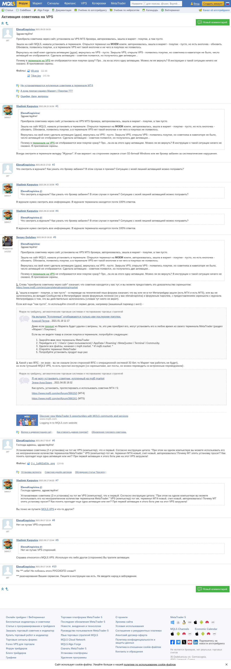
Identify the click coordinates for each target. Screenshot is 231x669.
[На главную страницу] (2, 23)
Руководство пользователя (85, 630)
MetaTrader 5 (178, 617)
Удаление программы (74, 657)
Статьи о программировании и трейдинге (30, 626)
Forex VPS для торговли (20, 644)
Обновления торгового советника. (109, 432)
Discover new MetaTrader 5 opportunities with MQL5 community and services (84, 415)
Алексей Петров (40, 321)
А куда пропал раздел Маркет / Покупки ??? (47, 90)
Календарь (152, 10)
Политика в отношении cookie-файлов (138, 647)
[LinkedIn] (195, 642)
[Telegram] (178, 642)
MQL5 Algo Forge (71, 644)
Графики (11, 657)
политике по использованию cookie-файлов (150, 664)
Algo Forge (43, 10)
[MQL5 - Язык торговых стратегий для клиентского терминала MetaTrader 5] (8, 4)
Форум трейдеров (16, 648)
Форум (23, 3)
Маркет (37, 3)
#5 (54, 237)
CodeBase (25, 10)
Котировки (99, 3)
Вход (196, 3)
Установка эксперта (31, 472)
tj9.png (35, 70)
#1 (57, 106)
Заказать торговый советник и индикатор (30, 630)
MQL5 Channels (179, 628)
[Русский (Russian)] (228, 2)
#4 (57, 210)
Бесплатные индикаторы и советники (28, 621)
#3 (57, 184)
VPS (84, 3)
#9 (57, 540)
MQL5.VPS (47, 509)
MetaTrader (118, 3)
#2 (53, 164)
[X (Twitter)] (184, 642)
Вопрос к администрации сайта (37, 432)
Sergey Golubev (26, 237)
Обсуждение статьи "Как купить (91, 472)
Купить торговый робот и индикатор (27, 635)
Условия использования (130, 626)
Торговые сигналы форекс (21, 639)
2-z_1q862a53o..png (43, 463)
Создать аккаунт (213, 3)
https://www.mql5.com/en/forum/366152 (54, 393)
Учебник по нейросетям (126, 10)
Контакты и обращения (129, 651)
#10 (54, 566)
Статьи (9, 10)
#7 (57, 480)
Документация (63, 10)
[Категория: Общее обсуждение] (6, 23)
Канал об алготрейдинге (216, 10)
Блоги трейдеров (16, 652)
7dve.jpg (36, 75)
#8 (53, 520)
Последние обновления (83, 621)
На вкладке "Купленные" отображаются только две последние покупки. (76, 316)
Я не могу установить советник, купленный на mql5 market (68, 378)
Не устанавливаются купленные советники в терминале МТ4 (57, 85)
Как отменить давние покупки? (72, 432)
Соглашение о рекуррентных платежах (139, 630)
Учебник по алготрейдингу (92, 10)
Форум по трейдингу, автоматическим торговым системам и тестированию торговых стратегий (71, 311)
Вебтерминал (172, 10)
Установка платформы (74, 652)
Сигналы (53, 3)
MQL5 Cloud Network (73, 639)
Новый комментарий (215, 22)
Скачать (73, 648)
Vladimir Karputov (27, 106)
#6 (53, 440)
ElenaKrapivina (25, 29)
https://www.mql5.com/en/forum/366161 (54, 398)
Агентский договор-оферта (131, 635)
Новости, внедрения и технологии (81, 626)
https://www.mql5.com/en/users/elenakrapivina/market (47, 287)
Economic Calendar (206, 628)
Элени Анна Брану (42, 382)
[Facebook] (172, 642)
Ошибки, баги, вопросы (34, 96)
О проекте (122, 617)
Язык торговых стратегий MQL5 (79, 635)
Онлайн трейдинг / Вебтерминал (25, 617)
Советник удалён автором (58, 472)
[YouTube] (190, 642)
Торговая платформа (81, 617)
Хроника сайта (124, 621)
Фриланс (70, 3)
